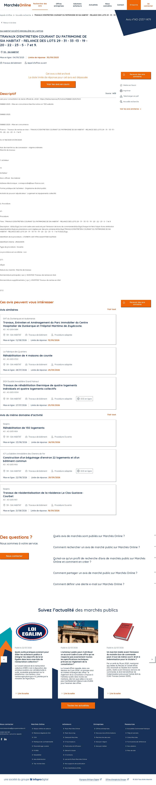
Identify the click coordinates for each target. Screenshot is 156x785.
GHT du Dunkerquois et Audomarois (19, 318)
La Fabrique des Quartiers (15, 351)
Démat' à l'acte (70, 750)
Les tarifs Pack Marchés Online (76, 759)
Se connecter (148, 5)
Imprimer (127, 91)
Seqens (6, 424)
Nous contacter (14, 556)
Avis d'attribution (39, 759)
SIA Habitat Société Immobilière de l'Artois (21, 31)
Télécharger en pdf (131, 96)
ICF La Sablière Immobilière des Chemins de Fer (24, 453)
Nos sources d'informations (106, 733)
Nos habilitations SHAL (73, 768)
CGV (35, 737)
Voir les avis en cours (58, 84)
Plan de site (131, 750)
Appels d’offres (6, 15)
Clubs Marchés (132, 737)
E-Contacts (69, 755)
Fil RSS (36, 750)
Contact (120, 5)
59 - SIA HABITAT (11, 52)
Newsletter (37, 755)
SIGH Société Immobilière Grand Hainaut (21, 381)
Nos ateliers (131, 746)
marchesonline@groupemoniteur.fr (12, 728)
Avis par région (101, 742)
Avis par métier (101, 746)
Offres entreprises (59, 5)
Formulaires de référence (136, 742)
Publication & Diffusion (73, 746)
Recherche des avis (103, 737)
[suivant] (152, 659)
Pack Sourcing (70, 733)
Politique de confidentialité (43, 742)
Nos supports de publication (75, 763)
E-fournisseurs (70, 742)
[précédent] (4, 659)
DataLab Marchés (71, 737)
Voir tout (111, 309)
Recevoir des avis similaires (137, 75)
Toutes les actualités (78, 705)
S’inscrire (134, 5)
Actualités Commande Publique (138, 728)
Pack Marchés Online (72, 728)
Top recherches (39, 763)
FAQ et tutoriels (132, 733)
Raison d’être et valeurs (42, 728)
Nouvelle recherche (23, 15)
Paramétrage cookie (41, 746)
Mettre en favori (129, 85)
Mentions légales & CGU (42, 733)
